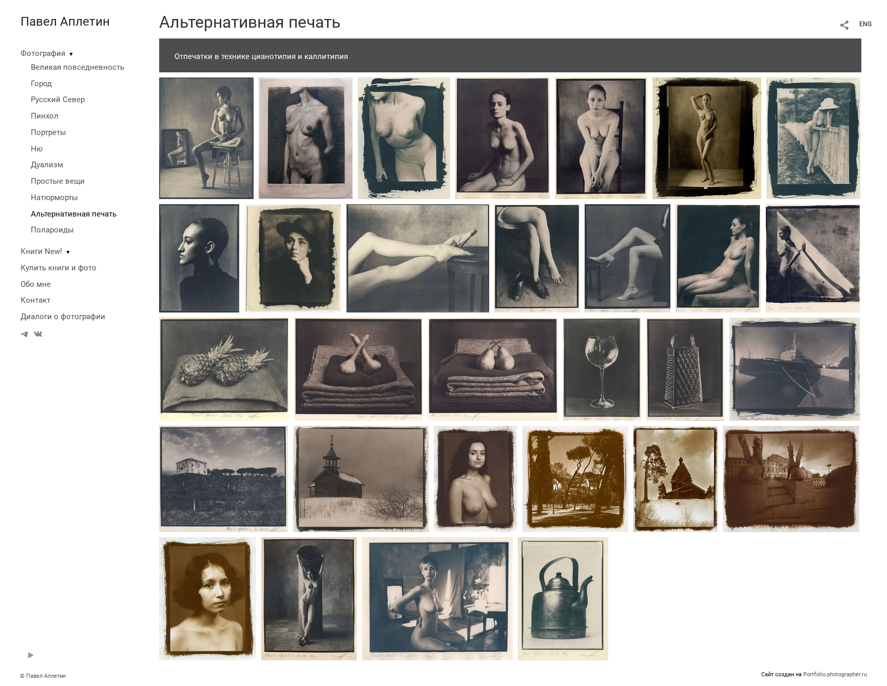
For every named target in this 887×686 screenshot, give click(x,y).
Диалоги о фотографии (63, 316)
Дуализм (47, 164)
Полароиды (52, 229)
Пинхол (45, 116)
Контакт (35, 300)
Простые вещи (58, 181)
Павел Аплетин (65, 21)
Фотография (43, 53)
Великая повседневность (77, 67)
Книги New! (41, 251)
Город (41, 83)
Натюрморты (54, 197)
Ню (37, 148)
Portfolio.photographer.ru (835, 674)
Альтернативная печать (74, 214)
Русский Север (58, 99)
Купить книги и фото (59, 267)
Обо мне (36, 284)
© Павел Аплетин (43, 676)
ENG (865, 24)
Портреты (48, 132)
